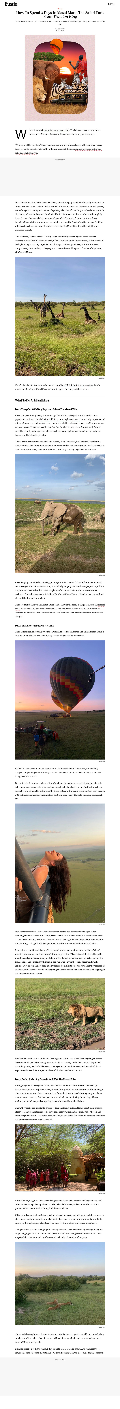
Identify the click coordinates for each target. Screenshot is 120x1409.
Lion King (26, 152)
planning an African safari (57, 130)
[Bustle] (11, 4)
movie (34, 152)
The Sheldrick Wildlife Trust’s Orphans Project (56, 419)
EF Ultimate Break (43, 240)
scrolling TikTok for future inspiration (74, 385)
